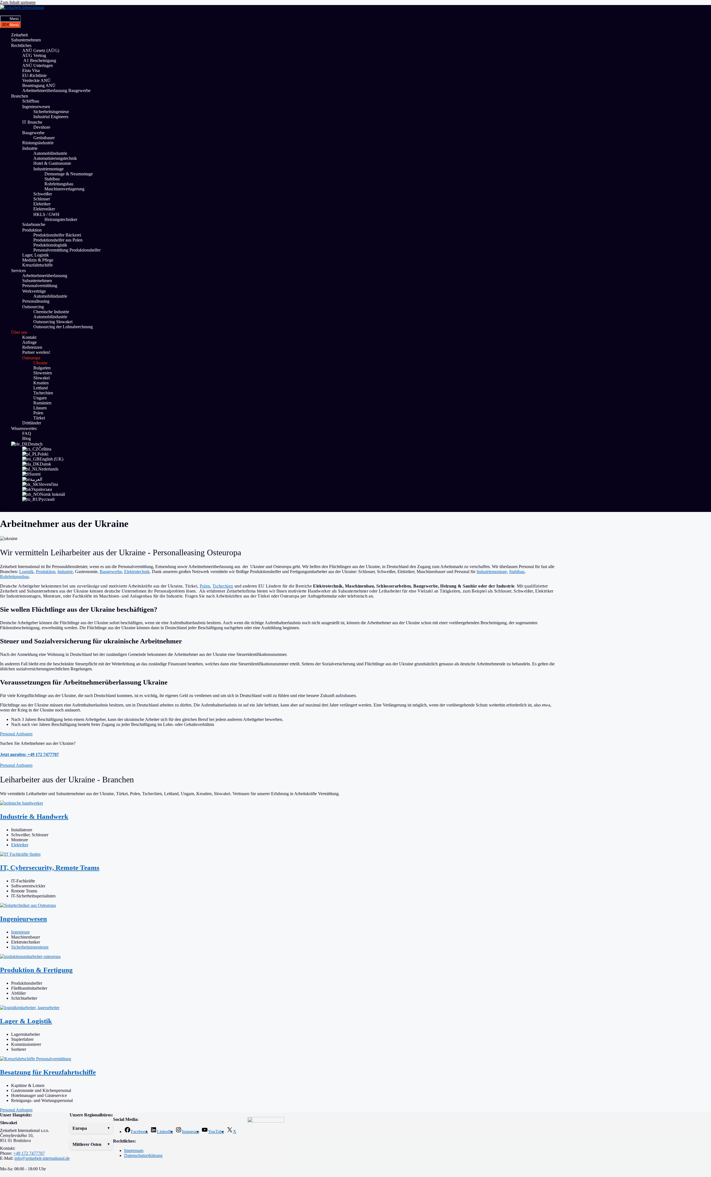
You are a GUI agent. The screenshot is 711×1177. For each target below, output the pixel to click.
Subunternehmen (26, 40)
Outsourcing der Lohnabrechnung (63, 326)
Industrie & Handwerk (34, 816)
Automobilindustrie (50, 153)
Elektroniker (44, 208)
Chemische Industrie (51, 311)
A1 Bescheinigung (39, 60)
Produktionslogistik (50, 245)
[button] (91, 1128)
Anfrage (29, 342)
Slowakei (41, 377)
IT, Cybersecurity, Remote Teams (49, 867)
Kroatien (41, 382)
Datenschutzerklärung (143, 1155)
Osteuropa (31, 357)
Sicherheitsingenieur (51, 111)
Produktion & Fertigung (36, 970)
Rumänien (42, 402)
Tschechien (43, 392)
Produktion (32, 230)
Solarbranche (33, 224)
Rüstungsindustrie (38, 142)
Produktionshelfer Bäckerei (57, 235)
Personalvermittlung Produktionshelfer (67, 250)
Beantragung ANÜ (39, 85)
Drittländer (31, 422)
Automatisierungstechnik (55, 158)
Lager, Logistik (35, 255)
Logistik (26, 571)
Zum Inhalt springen (18, 2)
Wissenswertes (24, 428)
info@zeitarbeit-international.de (42, 1158)
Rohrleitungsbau (58, 183)
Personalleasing (35, 301)
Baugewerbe (33, 132)
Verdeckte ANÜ (36, 80)
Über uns (19, 332)
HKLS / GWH (46, 214)
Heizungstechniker (60, 219)
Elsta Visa (31, 70)
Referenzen (32, 347)
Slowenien (42, 372)
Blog (26, 438)
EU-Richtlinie (34, 75)
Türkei (39, 417)
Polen (38, 412)
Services (18, 270)
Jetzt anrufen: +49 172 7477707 (29, 754)
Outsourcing (33, 306)
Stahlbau (52, 178)
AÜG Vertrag (34, 55)
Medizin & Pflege (37, 260)
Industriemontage (48, 168)
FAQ (26, 433)
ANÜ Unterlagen (37, 65)
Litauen (40, 407)
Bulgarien (42, 367)
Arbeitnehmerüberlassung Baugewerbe (56, 90)
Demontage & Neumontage (68, 173)
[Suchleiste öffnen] (4, 13)
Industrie (29, 148)
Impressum (133, 1150)
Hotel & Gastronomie (52, 163)
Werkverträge (34, 291)
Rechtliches (21, 45)
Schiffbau (30, 101)
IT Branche (32, 122)
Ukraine (40, 362)
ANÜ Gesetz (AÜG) (40, 50)
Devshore (41, 127)
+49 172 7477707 (29, 1153)
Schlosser (41, 198)
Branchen (19, 96)
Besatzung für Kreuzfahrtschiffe (48, 1072)
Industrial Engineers (50, 116)
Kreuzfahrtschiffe (37, 265)
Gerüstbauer (44, 137)
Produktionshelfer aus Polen (57, 240)
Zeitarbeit (19, 35)
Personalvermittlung (39, 285)
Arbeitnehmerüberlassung (44, 275)
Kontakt (29, 337)
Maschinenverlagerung (65, 188)
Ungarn (40, 397)
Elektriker (42, 203)
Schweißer (42, 193)
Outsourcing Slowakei (52, 321)
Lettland (40, 387)
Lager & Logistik (26, 1021)
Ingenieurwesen (36, 106)
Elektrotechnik (137, 571)
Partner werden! (36, 352)
